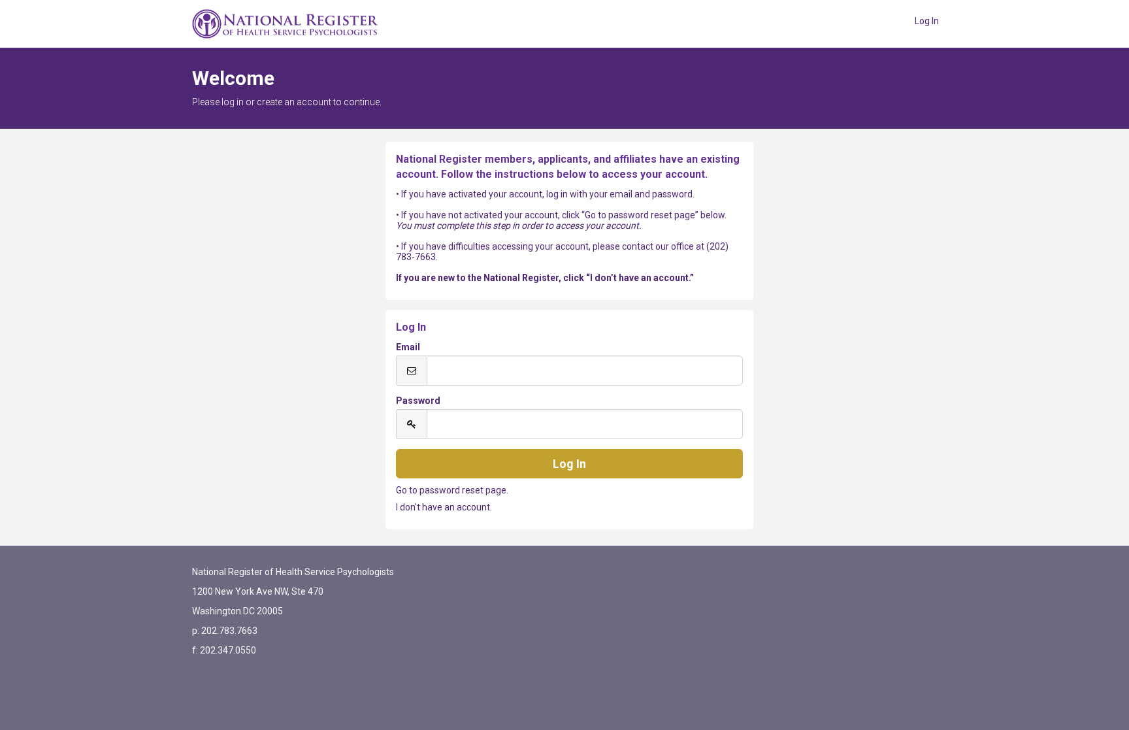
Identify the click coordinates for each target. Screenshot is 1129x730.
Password (418, 400)
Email (408, 347)
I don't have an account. (444, 507)
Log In (927, 21)
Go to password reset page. (452, 490)
